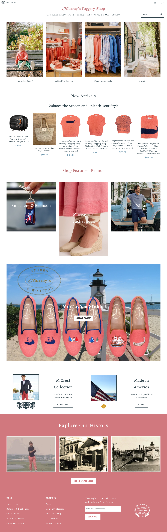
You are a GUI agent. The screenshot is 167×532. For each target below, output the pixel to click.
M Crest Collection (63, 384)
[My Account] (155, 3)
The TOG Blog (54, 513)
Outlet (142, 52)
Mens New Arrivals (103, 52)
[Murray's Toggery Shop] (83, 9)
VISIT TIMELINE (83, 481)
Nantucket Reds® (25, 52)
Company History (55, 509)
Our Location (14, 513)
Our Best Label (63, 405)
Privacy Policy (53, 523)
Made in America (141, 384)
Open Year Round (16, 523)
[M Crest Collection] (25, 392)
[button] (56, 15)
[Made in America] (104, 392)
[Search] (161, 15)
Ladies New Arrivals (64, 52)
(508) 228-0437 (12, 2)
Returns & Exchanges (18, 509)
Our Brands (52, 518)
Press (48, 504)
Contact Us (12, 504)
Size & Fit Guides (16, 518)
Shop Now (83, 318)
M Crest (141, 405)
